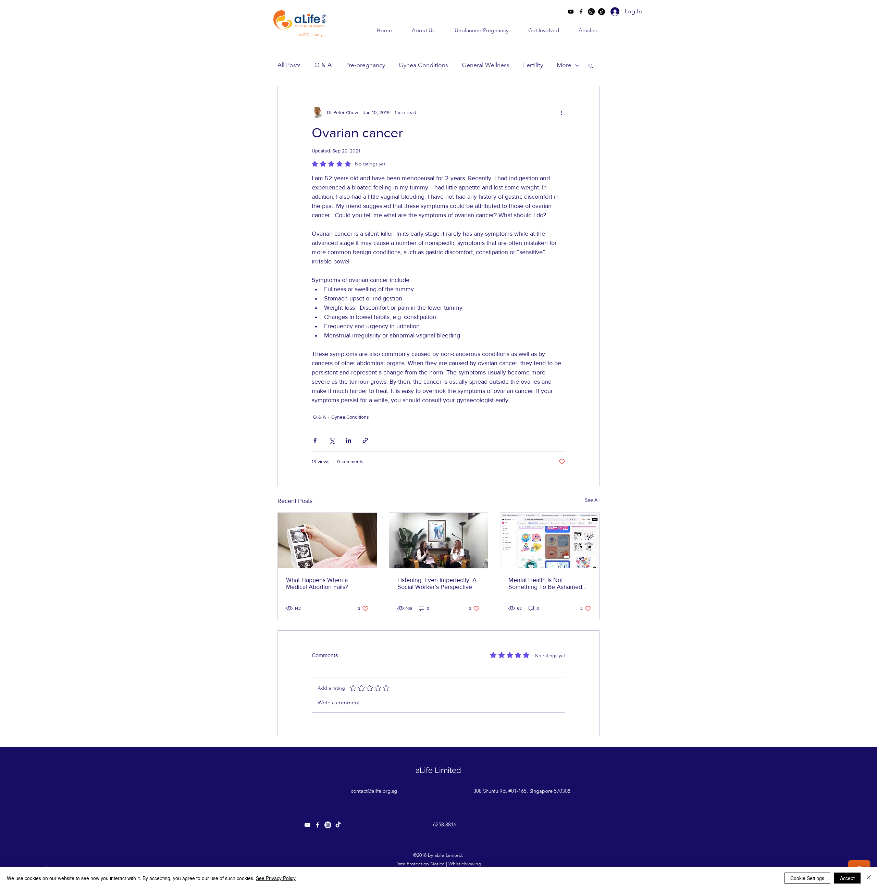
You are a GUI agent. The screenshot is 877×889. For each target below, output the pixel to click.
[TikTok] (601, 11)
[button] (416, 30)
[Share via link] (365, 440)
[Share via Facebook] (315, 440)
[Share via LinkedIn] (348, 440)
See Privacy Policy (276, 878)
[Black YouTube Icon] (570, 11)
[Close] (869, 878)
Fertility (533, 65)
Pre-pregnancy (365, 65)
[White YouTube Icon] (307, 825)
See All (592, 500)
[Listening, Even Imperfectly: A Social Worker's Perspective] (438, 540)
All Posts (289, 65)
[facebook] (581, 11)
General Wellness (485, 65)
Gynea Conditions (423, 65)
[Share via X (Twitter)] (332, 440)
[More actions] (561, 112)
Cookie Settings (807, 878)
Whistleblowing (464, 864)
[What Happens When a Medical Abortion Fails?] (327, 540)
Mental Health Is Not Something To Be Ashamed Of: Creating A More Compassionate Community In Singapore (548, 583)
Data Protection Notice (420, 864)
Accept (847, 878)
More (564, 65)
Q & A (323, 65)
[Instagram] (591, 11)
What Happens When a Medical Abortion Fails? (317, 583)
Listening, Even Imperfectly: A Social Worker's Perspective (437, 583)
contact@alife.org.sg (374, 791)
